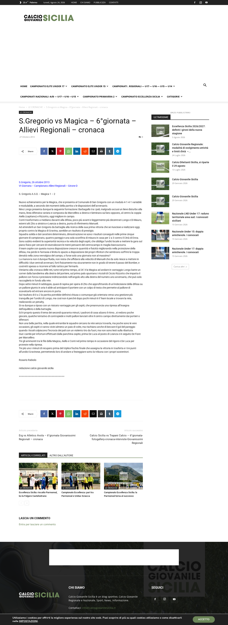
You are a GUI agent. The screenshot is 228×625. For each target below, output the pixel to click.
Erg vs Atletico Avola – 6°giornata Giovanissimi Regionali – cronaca (47, 437)
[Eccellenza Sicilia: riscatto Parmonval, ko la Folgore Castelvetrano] (38, 476)
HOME (74, 2)
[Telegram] (117, 151)
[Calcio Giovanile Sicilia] (160, 184)
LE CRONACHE (35, 107)
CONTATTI (113, 2)
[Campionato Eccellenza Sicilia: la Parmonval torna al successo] (123, 476)
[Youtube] (206, 2)
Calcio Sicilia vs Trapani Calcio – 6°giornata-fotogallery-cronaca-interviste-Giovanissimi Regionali (116, 439)
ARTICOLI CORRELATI (33, 455)
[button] (205, 85)
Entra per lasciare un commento (37, 524)
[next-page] (27, 503)
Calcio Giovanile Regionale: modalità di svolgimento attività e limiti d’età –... (190, 148)
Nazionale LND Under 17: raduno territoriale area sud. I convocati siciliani (190, 217)
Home (23, 86)
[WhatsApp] (68, 151)
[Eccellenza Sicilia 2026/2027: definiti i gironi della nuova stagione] (160, 131)
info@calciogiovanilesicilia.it (99, 608)
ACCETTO (203, 619)
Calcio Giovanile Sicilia (185, 179)
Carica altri (179, 266)
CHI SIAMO (85, 2)
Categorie (173, 96)
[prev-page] (21, 503)
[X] (52, 151)
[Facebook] (194, 2)
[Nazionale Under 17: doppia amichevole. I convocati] (160, 253)
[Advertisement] (144, 18)
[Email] (93, 151)
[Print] (101, 151)
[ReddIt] (85, 151)
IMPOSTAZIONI (28, 621)
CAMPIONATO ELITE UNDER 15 (88, 86)
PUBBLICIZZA (100, 2)
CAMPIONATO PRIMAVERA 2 (98, 96)
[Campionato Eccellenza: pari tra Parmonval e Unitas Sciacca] (80, 476)
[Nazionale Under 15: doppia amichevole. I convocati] (160, 236)
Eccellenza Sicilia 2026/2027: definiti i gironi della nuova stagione (188, 130)
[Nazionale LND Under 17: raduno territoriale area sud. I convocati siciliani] (160, 218)
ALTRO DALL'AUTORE (61, 455)
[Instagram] (200, 2)
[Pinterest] (60, 151)
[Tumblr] (109, 151)
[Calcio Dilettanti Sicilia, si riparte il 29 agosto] (160, 166)
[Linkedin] (76, 151)
